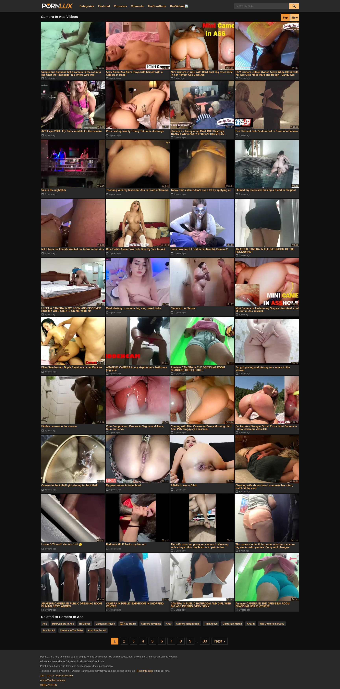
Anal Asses (211, 623)
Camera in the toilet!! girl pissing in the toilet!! (69, 485)
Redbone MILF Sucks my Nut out (126, 544)
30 (205, 641)
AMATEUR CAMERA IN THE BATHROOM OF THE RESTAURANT (265, 250)
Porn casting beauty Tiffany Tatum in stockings (135, 131)
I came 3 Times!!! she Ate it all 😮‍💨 (61, 544)
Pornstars (120, 6)
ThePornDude (157, 6)
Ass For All (48, 630)
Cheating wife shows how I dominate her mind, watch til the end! (264, 487)
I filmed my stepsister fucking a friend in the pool (266, 190)
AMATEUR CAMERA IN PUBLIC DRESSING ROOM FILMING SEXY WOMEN (71, 605)
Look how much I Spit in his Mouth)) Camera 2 (199, 249)
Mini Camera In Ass (63, 623)
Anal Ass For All (97, 630)
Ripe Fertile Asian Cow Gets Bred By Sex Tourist (135, 249)
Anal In (251, 623)
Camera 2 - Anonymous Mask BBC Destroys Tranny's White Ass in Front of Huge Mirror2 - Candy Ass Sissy (198, 133)
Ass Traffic (130, 623)
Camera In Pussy (105, 623)
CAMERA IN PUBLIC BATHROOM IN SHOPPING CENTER (135, 605)
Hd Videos (85, 623)
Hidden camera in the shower (59, 426)
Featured (104, 6)
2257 (43, 675)
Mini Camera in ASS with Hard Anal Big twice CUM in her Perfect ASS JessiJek (202, 73)
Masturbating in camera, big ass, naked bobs (133, 308)
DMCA (50, 675)
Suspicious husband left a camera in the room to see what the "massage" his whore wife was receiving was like (71, 73)
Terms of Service (64, 675)
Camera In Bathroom (188, 623)
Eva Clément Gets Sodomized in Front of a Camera (267, 131)
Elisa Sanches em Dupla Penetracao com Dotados (71, 367)
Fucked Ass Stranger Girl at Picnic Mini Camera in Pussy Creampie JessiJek (266, 428)
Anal (168, 623)
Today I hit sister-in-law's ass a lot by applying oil (201, 190)
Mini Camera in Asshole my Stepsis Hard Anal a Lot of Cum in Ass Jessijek (267, 309)
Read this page (145, 670)
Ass (44, 623)
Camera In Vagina (151, 623)
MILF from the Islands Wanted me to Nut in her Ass (72, 249)
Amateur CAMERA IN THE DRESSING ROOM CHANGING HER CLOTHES (198, 369)
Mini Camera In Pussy (272, 623)
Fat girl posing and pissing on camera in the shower (263, 369)
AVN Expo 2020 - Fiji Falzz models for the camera (71, 131)
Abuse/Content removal (52, 680)
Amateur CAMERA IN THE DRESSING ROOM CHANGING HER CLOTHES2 (263, 605)
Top (285, 17)
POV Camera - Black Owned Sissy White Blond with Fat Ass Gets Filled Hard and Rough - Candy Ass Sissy (267, 73)
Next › (219, 641)
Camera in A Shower (183, 308)
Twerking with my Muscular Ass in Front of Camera (137, 190)
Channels (137, 6)
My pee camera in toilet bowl (123, 485)
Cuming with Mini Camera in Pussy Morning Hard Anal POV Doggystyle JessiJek (201, 428)
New (295, 17)
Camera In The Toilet (71, 630)
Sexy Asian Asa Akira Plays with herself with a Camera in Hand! (134, 73)
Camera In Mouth (232, 623)
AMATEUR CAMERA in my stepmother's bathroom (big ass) (136, 369)
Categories (86, 6)
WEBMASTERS (48, 685)
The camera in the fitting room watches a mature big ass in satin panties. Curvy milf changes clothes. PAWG (265, 546)
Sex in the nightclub (53, 190)
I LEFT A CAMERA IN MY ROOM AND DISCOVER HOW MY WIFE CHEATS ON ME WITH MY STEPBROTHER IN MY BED (71, 310)
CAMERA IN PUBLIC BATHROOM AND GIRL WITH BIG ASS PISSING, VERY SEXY (201, 605)
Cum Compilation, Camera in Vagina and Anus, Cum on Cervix (135, 428)
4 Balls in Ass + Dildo (184, 485)
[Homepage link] (57, 6)
